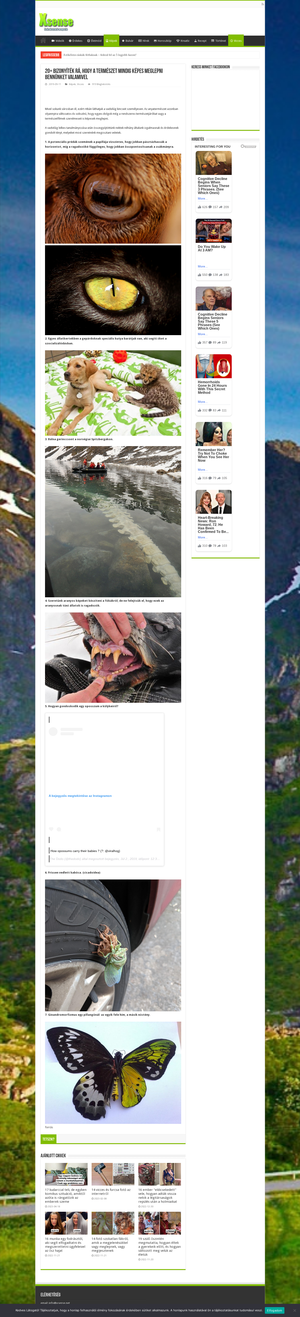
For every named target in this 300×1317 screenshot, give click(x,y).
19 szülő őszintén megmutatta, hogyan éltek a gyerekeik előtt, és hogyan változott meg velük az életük (159, 1247)
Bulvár (130, 40)
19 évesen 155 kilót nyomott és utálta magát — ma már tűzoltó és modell (106, 54)
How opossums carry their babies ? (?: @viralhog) (85, 851)
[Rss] (262, 4)
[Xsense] (66, 20)
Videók (60, 40)
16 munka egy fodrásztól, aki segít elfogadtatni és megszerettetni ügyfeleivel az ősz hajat (65, 1245)
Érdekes (77, 40)
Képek (113, 40)
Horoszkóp (165, 40)
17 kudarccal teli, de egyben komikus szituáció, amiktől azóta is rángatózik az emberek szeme (66, 1196)
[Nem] (294, 1310)
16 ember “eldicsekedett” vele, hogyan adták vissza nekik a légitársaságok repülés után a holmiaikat (157, 1196)
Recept (202, 40)
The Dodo (56, 859)
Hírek (146, 40)
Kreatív (185, 40)
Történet (220, 40)
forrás (49, 1127)
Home (43, 40)
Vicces (238, 40)
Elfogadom (274, 1310)
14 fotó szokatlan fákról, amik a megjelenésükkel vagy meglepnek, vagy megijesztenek (110, 1245)
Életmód (96, 40)
